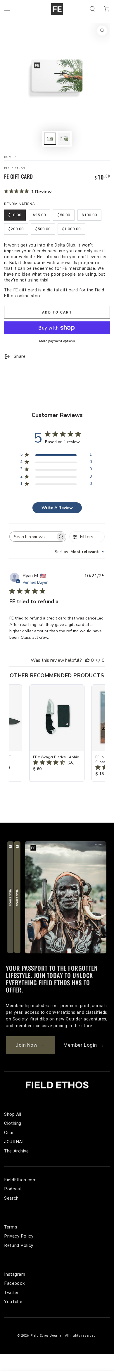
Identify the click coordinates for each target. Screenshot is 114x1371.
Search (11, 1198)
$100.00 (89, 215)
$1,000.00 (71, 229)
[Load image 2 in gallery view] (64, 139)
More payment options (57, 341)
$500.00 (43, 229)
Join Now (30, 1045)
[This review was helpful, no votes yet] (87, 660)
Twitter (11, 1292)
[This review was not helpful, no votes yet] (98, 660)
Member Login (83, 1045)
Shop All (12, 1114)
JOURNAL (14, 1141)
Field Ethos (14, 168)
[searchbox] (33, 536)
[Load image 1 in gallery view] (50, 139)
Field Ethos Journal (47, 1335)
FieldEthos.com (20, 1179)
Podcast (13, 1189)
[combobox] (80, 552)
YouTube (13, 1301)
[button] (92, 9)
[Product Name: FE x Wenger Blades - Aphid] (56, 733)
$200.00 (16, 229)
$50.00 (64, 215)
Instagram (14, 1274)
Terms (10, 1227)
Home (9, 157)
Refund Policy (18, 1245)
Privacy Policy (18, 1236)
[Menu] (7, 9)
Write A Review (57, 508)
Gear (9, 1132)
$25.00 (39, 215)
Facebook (14, 1283)
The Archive (16, 1151)
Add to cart (57, 312)
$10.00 (14, 215)
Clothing (12, 1123)
